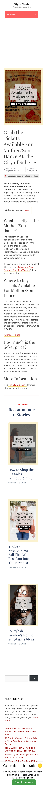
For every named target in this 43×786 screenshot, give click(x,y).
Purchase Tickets (12, 335)
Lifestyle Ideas (31, 176)
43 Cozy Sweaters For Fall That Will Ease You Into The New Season (20, 554)
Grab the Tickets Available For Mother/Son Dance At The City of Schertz (20, 731)
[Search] (34, 678)
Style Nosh (21, 4)
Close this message (24, 782)
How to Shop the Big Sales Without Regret (21, 473)
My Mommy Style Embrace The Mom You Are (18, 268)
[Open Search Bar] (35, 14)
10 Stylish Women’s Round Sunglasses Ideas (21, 635)
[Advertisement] (21, 42)
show (27, 210)
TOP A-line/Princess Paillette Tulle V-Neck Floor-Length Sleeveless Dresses (21, 741)
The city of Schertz (17, 385)
